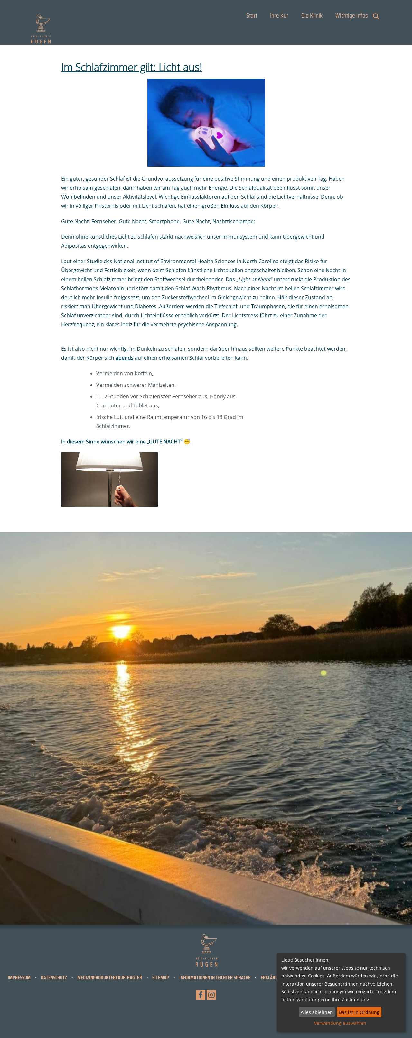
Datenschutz (54, 977)
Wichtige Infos (351, 16)
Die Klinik (312, 16)
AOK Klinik (41, 29)
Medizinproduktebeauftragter (109, 977)
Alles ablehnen (317, 1012)
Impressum (19, 977)
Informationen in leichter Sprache (214, 977)
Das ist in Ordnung (359, 1012)
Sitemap (160, 977)
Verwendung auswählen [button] (340, 1023)
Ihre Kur (279, 16)
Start (251, 16)
